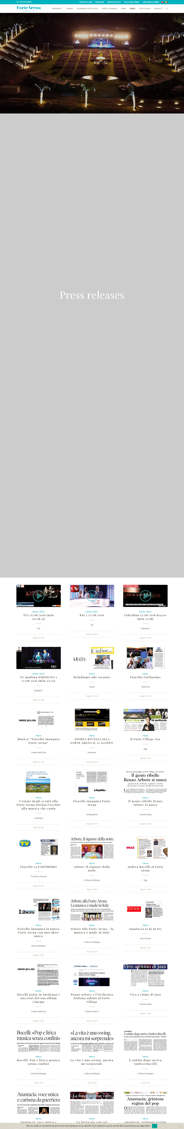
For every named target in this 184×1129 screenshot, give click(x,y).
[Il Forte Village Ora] (145, 720)
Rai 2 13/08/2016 (92, 615)
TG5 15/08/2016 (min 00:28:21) (38, 616)
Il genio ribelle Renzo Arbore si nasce (145, 802)
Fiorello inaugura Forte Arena (92, 802)
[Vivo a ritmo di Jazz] (145, 975)
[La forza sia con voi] (92, 1103)
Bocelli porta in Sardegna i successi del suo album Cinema (38, 998)
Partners (99, 2)
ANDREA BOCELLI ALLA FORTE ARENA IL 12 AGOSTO (92, 740)
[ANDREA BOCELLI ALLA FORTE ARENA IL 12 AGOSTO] (92, 720)
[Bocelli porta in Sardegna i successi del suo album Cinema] (38, 975)
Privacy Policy (114, 2)
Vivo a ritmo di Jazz (145, 994)
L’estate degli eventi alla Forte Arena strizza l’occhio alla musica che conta (38, 804)
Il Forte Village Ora (145, 739)
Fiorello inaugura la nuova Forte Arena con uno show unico (39, 932)
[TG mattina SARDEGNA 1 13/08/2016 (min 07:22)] (38, 658)
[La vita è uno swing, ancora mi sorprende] (92, 1041)
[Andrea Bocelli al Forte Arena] (145, 848)
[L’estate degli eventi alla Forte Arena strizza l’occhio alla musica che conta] (38, 782)
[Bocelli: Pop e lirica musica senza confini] (38, 1041)
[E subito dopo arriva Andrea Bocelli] (145, 1041)
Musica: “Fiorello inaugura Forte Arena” (39, 740)
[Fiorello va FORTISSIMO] (38, 848)
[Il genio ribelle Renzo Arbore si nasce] (145, 782)
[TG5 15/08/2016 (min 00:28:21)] (38, 596)
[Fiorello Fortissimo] (145, 658)
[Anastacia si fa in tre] (145, 909)
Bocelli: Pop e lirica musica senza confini (38, 1062)
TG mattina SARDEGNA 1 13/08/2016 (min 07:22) (38, 679)
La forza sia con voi (92, 1122)
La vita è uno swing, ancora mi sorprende (92, 1062)
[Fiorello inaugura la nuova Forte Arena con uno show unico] (38, 909)
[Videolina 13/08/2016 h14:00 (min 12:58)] (145, 596)
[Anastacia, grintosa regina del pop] (145, 1103)
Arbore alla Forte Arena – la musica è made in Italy (92, 930)
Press (35, 611)
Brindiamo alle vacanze (92, 677)
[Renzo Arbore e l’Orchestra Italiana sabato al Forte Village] (92, 975)
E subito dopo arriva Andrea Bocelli (145, 1062)
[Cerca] (166, 8)
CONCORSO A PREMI (151, 2)
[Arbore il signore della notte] (92, 848)
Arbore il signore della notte (92, 868)
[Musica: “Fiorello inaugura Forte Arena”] (38, 720)
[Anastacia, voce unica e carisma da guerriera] (38, 1103)
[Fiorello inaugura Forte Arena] (92, 782)
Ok (154, 1126)
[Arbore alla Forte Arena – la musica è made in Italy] (92, 909)
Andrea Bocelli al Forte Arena (145, 868)
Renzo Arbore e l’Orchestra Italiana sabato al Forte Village (92, 998)
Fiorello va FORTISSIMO (38, 867)
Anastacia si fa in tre (145, 929)
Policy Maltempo (132, 2)
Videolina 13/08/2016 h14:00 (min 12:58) (145, 616)
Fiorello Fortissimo (145, 677)
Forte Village (85, 2)
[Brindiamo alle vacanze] (92, 658)
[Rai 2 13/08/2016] (92, 596)
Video (42, 611)
